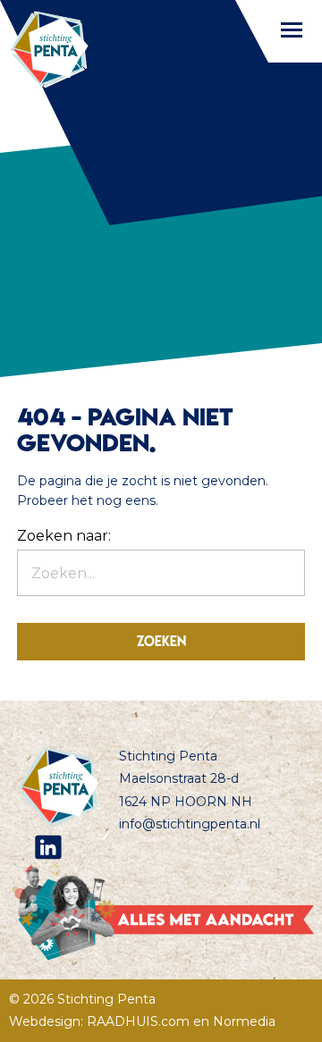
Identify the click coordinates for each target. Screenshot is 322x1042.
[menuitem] (170, 847)
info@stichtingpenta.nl (189, 824)
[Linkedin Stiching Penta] (48, 846)
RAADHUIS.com (138, 1021)
